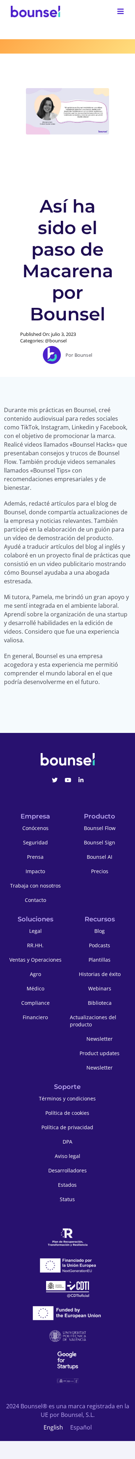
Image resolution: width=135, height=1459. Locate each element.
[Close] (126, 621)
